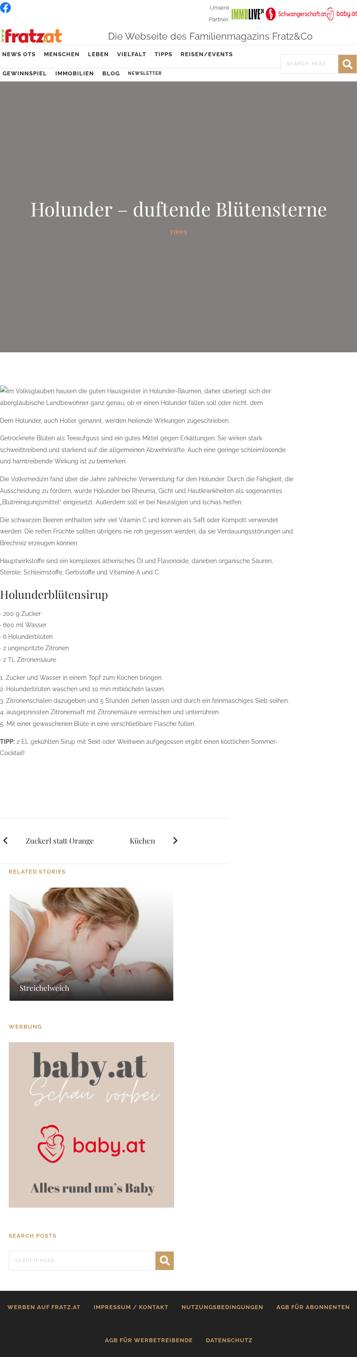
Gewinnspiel (25, 73)
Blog (111, 73)
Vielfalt (131, 54)
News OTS (19, 54)
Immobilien (74, 73)
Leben (98, 54)
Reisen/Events (207, 54)
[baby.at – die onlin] (91, 1124)
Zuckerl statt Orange (60, 840)
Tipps (163, 54)
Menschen (62, 54)
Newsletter (145, 73)
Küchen (142, 840)
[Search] (347, 64)
